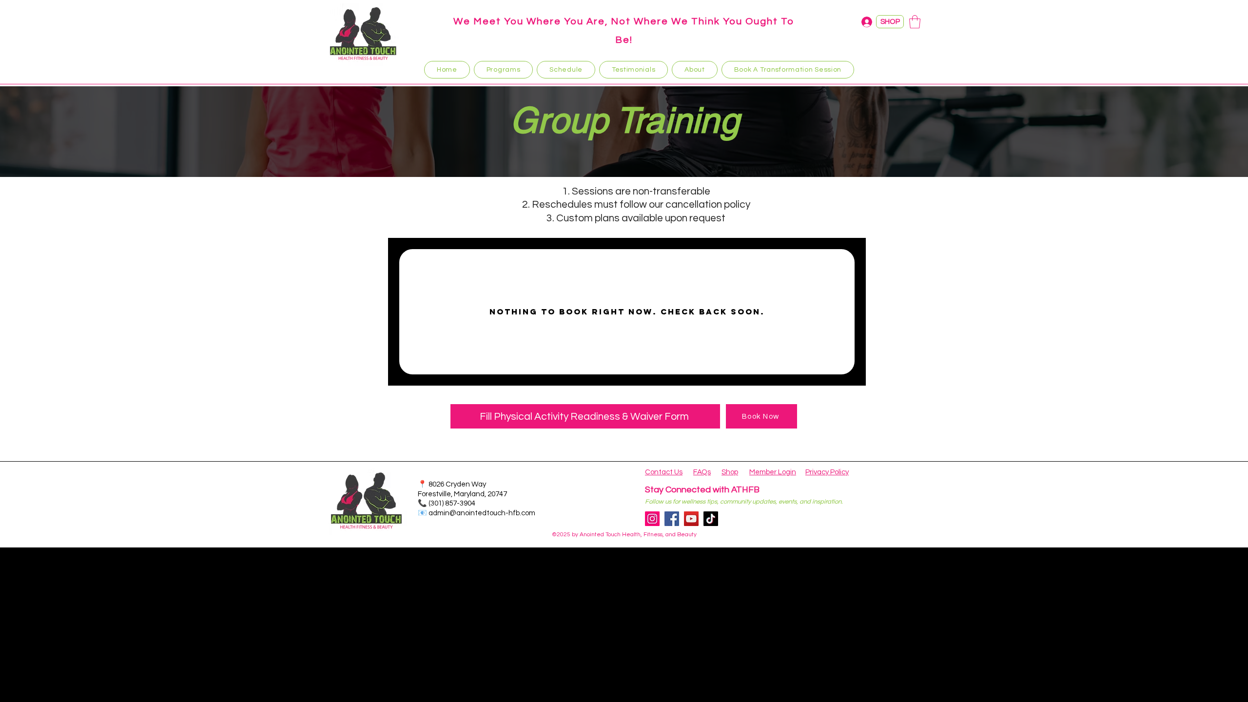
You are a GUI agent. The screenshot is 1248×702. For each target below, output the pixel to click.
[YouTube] (691, 518)
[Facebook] (671, 518)
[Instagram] (652, 518)
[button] (914, 21)
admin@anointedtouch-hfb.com (482, 513)
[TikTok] (710, 518)
